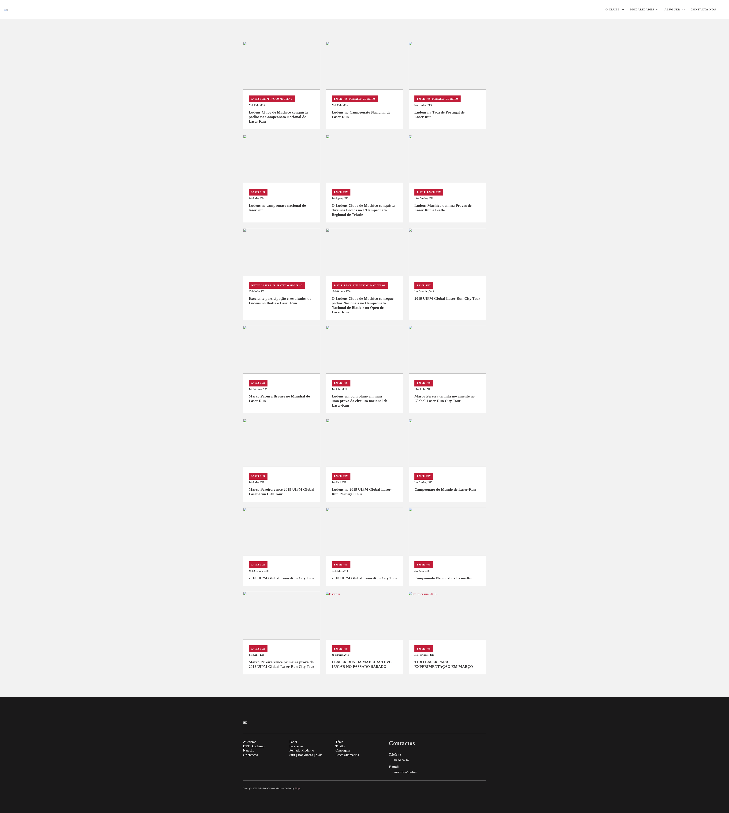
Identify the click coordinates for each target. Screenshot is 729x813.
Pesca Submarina (347, 755)
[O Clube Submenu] (623, 9)
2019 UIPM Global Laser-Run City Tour (447, 298)
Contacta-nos (703, 9)
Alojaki (298, 788)
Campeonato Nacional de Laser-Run (443, 578)
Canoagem (342, 750)
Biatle (421, 192)
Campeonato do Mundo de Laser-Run (445, 489)
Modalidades (642, 9)
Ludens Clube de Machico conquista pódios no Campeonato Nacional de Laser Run (278, 116)
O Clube (612, 9)
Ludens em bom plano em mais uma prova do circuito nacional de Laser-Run (359, 400)
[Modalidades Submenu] (657, 9)
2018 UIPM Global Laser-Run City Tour (281, 578)
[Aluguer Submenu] (683, 9)
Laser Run (258, 99)
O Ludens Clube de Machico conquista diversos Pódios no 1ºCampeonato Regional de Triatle (363, 210)
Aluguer (672, 9)
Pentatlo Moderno (279, 99)
